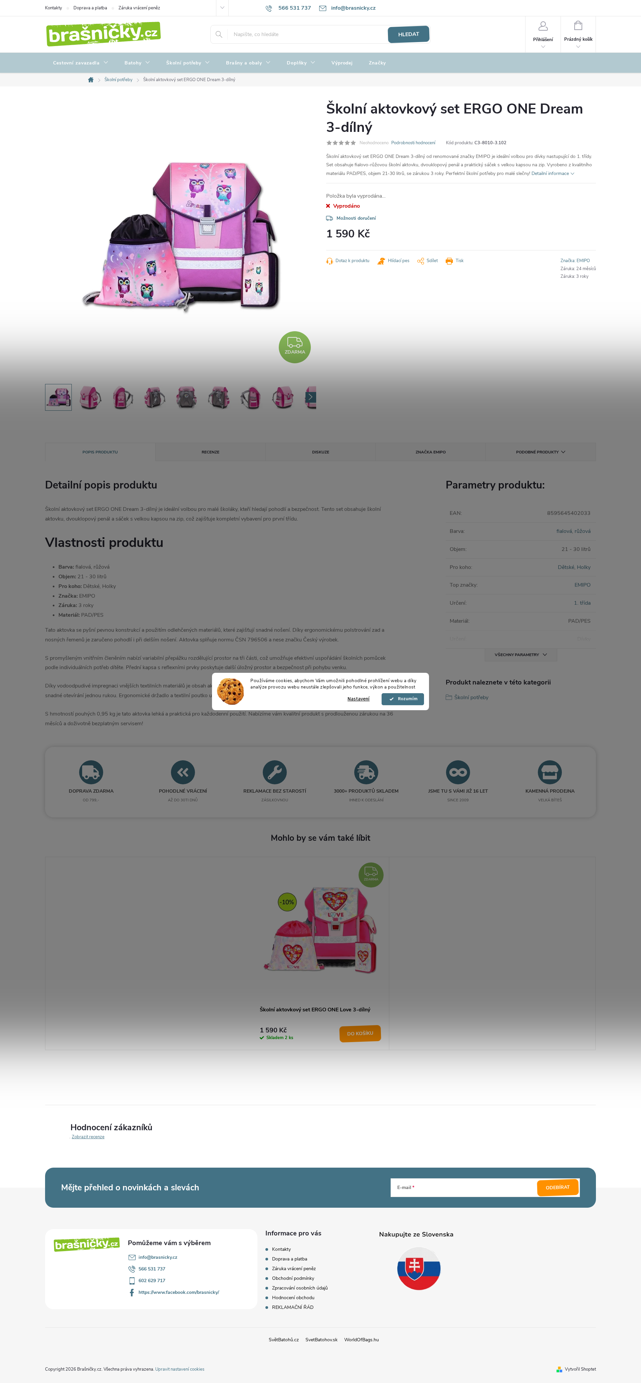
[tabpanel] (320, 953)
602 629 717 (152, 1280)
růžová (583, 531)
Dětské (566, 567)
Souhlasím (406, 699)
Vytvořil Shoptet (580, 1369)
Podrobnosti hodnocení (413, 143)
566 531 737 (152, 1269)
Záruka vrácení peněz (139, 8)
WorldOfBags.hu (361, 1340)
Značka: (575, 261)
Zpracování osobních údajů (300, 1288)
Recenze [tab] (210, 452)
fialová (564, 531)
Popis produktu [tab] (100, 452)
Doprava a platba (90, 8)
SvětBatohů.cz (284, 1340)
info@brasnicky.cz (158, 1257)
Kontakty (53, 8)
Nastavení (359, 699)
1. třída (582, 603)
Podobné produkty (537, 452)
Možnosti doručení (356, 218)
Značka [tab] (431, 452)
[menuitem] (81, 63)
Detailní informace (550, 173)
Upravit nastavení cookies (179, 1369)
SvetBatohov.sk (321, 1340)
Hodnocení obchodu (293, 1298)
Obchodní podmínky (293, 1278)
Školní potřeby (471, 697)
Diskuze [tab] (320, 452)
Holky (584, 567)
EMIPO (583, 585)
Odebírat (558, 1187)
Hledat (408, 34)
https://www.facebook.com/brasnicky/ (179, 1292)
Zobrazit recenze (88, 1137)
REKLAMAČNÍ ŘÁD (292, 1307)
